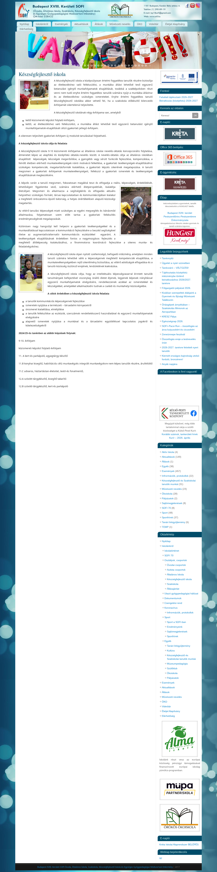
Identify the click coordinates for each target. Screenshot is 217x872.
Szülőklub (172, 668)
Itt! (160, 858)
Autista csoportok (176, 569)
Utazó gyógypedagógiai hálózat (181, 593)
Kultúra (171, 650)
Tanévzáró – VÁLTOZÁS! (175, 267)
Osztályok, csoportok (175, 560)
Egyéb (165, 466)
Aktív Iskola (168, 452)
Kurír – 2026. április (179, 437)
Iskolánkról (42, 24)
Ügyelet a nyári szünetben (176, 263)
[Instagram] (198, 6)
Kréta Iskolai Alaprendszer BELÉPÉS (179, 844)
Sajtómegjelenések (172, 503)
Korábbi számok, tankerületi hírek (180, 434)
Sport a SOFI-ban (176, 622)
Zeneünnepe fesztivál (173, 334)
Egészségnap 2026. (172, 321)
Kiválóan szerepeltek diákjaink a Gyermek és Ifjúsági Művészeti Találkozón (179, 296)
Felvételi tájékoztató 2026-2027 (176, 97)
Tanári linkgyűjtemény (173, 522)
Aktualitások (81, 24)
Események (61, 24)
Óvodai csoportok (176, 565)
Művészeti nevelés (120, 24)
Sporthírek (167, 517)
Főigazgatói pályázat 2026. (176, 288)
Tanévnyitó (167, 258)
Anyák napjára (169, 364)
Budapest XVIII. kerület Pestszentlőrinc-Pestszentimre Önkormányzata (180, 216)
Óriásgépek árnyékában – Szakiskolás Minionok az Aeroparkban (176, 308)
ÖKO (139, 24)
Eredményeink (174, 626)
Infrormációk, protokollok (175, 475)
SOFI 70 (166, 508)
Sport (165, 512)
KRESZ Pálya (169, 316)
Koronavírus (170, 607)
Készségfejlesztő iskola (179, 579)
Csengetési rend (173, 603)
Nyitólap (24, 24)
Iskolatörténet (171, 550)
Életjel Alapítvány (175, 24)
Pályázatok (168, 498)
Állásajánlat (173, 588)
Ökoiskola (167, 493)
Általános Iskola (175, 574)
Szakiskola (172, 584)
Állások (99, 24)
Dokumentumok (172, 598)
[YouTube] (192, 6)
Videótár (154, 24)
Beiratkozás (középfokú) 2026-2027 (178, 100)
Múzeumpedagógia (177, 663)
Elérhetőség (26, 29)
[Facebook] (187, 6)
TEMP (165, 527)
